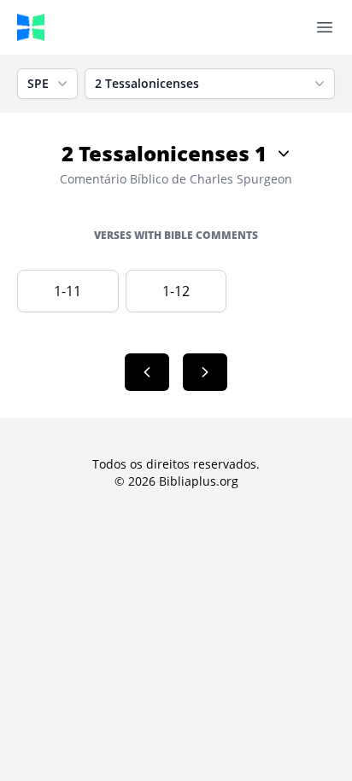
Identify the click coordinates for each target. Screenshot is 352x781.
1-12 (176, 291)
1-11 (67, 291)
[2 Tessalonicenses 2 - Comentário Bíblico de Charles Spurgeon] (205, 372)
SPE (38, 83)
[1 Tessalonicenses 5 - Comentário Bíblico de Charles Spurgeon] (147, 372)
